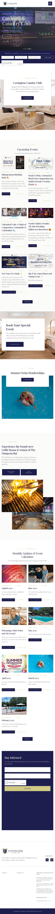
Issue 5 (45, 585)
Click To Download (8, 599)
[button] (24, 49)
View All (27, 302)
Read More (21, 193)
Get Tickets (6, 246)
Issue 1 (19, 717)
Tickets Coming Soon (8, 292)
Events (20, 171)
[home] (10, 3)
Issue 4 (45, 627)
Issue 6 (19, 585)
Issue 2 (45, 675)
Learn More (7, 36)
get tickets (6, 193)
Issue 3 (19, 675)
